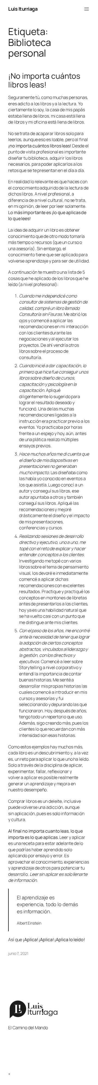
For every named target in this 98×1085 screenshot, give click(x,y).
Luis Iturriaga (22, 8)
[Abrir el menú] (86, 9)
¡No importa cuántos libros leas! (44, 80)
